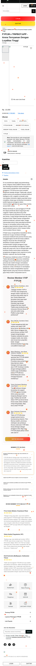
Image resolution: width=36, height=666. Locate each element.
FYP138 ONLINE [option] (7, 125)
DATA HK (25, 597)
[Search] (34, 11)
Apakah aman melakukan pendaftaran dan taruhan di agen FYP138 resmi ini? (17, 483)
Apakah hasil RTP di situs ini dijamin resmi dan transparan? (15, 477)
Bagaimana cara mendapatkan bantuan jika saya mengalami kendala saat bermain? (17, 496)
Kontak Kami (10, 587)
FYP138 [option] (6, 133)
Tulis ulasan (21, 113)
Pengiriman (11, 597)
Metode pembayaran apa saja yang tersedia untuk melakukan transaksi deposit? (16, 490)
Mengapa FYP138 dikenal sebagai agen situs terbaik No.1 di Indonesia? (15, 454)
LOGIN (5, 165)
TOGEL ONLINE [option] (25, 129)
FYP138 (12, 190)
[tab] (18, 179)
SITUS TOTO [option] (22, 121)
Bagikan (6, 175)
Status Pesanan (25, 588)
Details (5, 179)
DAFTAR (5, 168)
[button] (10, 71)
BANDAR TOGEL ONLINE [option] (10, 129)
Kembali (10, 606)
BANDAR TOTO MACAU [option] (22, 125)
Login (25, 5)
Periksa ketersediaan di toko (11, 172)
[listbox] (18, 127)
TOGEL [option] (14, 121)
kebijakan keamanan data (19, 637)
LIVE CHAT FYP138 (25, 606)
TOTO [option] (5, 121)
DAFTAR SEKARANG (17, 439)
